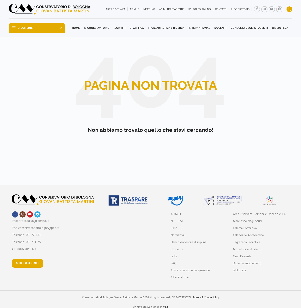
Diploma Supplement (247, 263)
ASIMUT (176, 214)
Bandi (174, 228)
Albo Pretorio (180, 277)
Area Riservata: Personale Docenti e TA (259, 214)
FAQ (173, 263)
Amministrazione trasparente (190, 270)
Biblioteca (239, 270)
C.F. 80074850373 (24, 249)
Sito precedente (27, 263)
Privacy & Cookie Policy (206, 297)
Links (174, 256)
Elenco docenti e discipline (188, 242)
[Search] (289, 9)
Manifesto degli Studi (247, 221)
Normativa (178, 235)
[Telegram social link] (279, 9)
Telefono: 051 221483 (26, 235)
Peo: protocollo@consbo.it (30, 221)
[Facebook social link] (257, 9)
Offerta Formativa (245, 228)
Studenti (177, 249)
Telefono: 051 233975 (26, 242)
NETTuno (177, 221)
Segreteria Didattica (246, 242)
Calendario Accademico (248, 235)
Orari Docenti (242, 256)
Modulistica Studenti (247, 249)
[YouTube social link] (272, 9)
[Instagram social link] (264, 9)
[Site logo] (50, 9)
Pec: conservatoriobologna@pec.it (35, 228)
